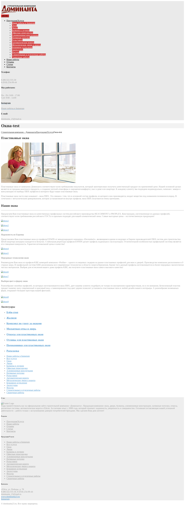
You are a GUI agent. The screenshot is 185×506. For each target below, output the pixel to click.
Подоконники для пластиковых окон (28, 345)
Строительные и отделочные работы (29, 55)
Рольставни (17, 40)
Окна (14, 25)
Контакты (11, 67)
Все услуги (12, 358)
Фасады (15, 52)
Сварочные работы (21, 57)
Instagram (5, 499)
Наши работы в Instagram (23, 23)
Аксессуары (17, 50)
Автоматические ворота (23, 42)
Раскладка (13, 350)
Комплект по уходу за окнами (24, 323)
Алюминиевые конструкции (25, 35)
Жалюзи (12, 317)
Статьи (10, 64)
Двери (15, 28)
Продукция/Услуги (15, 20)
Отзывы (10, 62)
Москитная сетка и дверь (21, 328)
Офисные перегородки (22, 33)
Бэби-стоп (12, 312)
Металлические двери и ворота (26, 45)
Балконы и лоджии (20, 30)
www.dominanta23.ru (10, 496)
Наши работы (13, 59)
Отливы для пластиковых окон (25, 339)
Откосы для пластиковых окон (25, 334)
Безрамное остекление (22, 47)
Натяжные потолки (21, 37)
